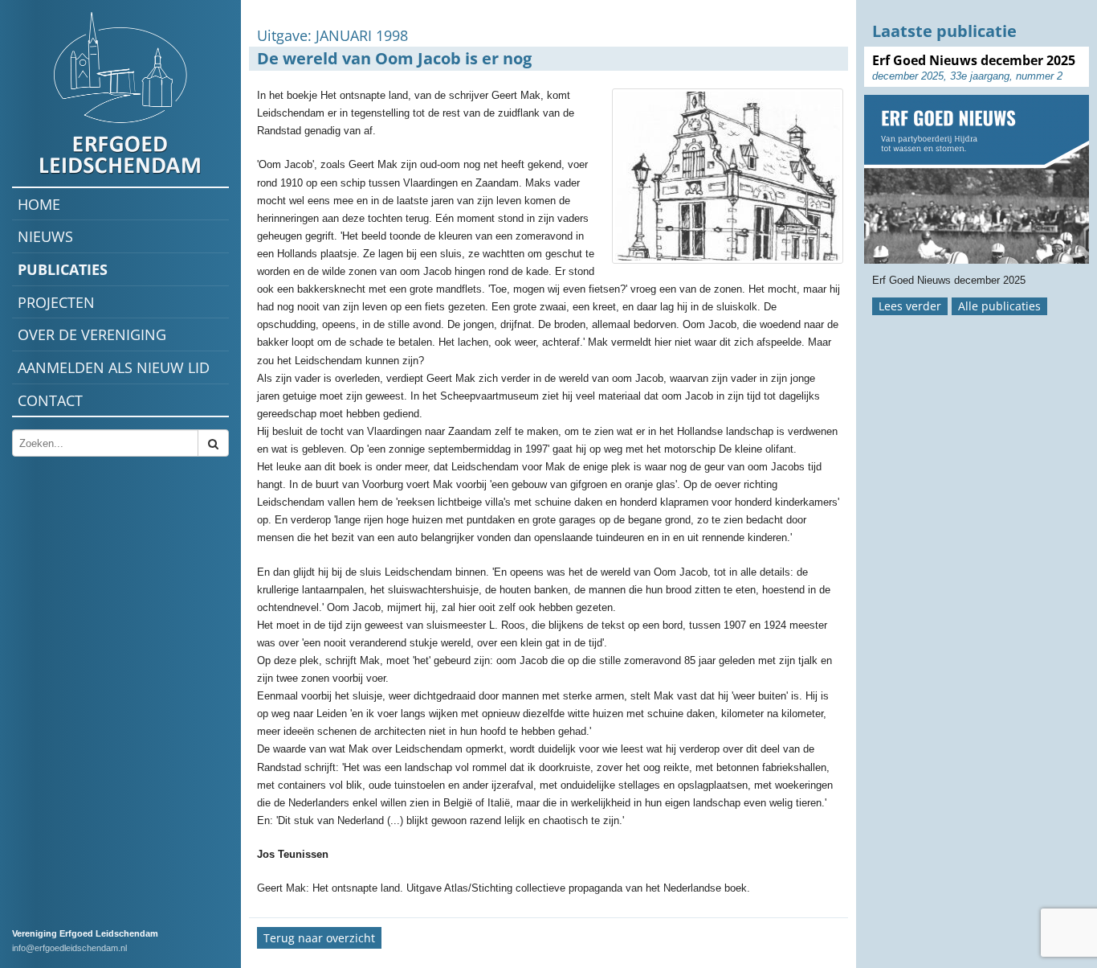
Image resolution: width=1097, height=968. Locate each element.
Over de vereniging (92, 334)
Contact (50, 400)
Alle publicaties (999, 306)
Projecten (56, 302)
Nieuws (45, 236)
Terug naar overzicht (319, 937)
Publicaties (63, 269)
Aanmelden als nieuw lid (114, 367)
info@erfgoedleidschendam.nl (69, 948)
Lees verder (910, 306)
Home (39, 204)
